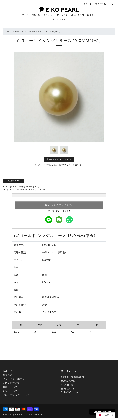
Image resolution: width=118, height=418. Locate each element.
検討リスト (48, 15)
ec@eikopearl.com (72, 377)
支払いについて (11, 383)
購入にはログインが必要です (59, 205)
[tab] (54, 150)
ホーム (25, 15)
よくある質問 (77, 15)
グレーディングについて (16, 395)
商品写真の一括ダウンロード (60, 159)
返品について (10, 391)
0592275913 (68, 381)
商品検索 (7, 375)
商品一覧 (36, 15)
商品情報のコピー (14, 181)
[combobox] (105, 415)
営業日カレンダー (59, 19)
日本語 (106, 415)
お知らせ (7, 371)
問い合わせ (62, 15)
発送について (10, 387)
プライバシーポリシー (15, 379)
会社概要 (91, 15)
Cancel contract (102, 411)
